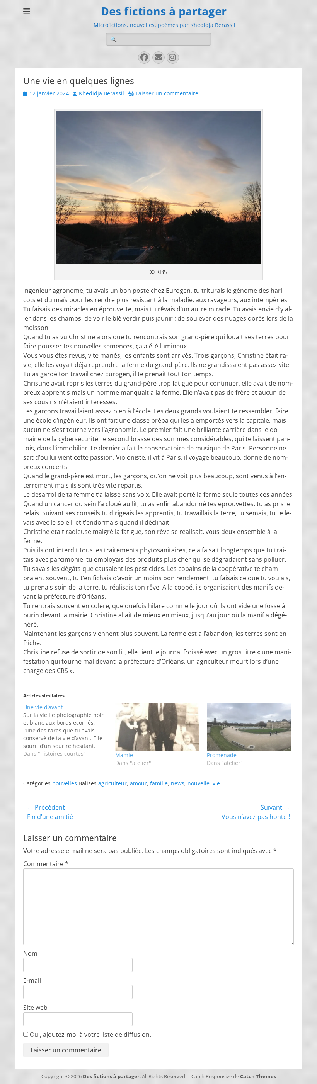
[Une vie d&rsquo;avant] (69, 730)
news (177, 783)
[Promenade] (249, 727)
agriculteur (112, 783)
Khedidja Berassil (101, 93)
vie (216, 783)
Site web (35, 1007)
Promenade (222, 755)
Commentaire (45, 864)
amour (138, 783)
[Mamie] (157, 727)
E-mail (32, 980)
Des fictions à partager (164, 11)
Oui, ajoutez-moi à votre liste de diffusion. (89, 1034)
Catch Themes (258, 1076)
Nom (30, 953)
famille (159, 783)
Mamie (124, 755)
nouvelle (198, 783)
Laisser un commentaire (167, 93)
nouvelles (64, 783)
